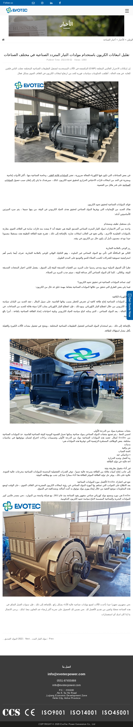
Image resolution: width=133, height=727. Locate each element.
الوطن (130, 39)
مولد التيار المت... (42, 639)
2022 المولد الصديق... (16, 639)
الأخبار (121, 39)
